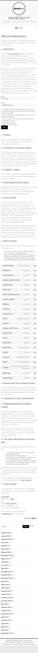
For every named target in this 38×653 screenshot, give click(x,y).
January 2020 (5, 610)
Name (3, 96)
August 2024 (5, 559)
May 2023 (4, 581)
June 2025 (4, 542)
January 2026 (5, 536)
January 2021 (5, 594)
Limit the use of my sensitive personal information (18, 119)
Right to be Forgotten (9, 122)
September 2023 (6, 578)
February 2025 (5, 552)
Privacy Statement (25, 480)
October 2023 (5, 575)
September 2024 (6, 555)
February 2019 (5, 620)
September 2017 (6, 633)
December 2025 (6, 539)
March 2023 (5, 585)
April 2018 (4, 630)
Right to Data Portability (10, 124)
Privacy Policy (6, 644)
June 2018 (4, 623)
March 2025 (5, 549)
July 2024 (4, 562)
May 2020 (4, 604)
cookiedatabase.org (7, 513)
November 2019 (6, 614)
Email (2, 103)
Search (31, 526)
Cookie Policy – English (17, 644)
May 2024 (4, 568)
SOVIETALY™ (19, 18)
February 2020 (5, 607)
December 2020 (6, 598)
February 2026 (5, 533)
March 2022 (5, 588)
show (33, 518)
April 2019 (4, 617)
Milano (12, 499)
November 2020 (6, 601)
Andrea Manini (5, 496)
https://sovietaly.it (13, 53)
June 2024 (4, 565)
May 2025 (4, 546)
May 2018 (4, 627)
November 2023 (6, 572)
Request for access (9, 120)
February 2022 (5, 591)
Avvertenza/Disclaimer (29, 644)
